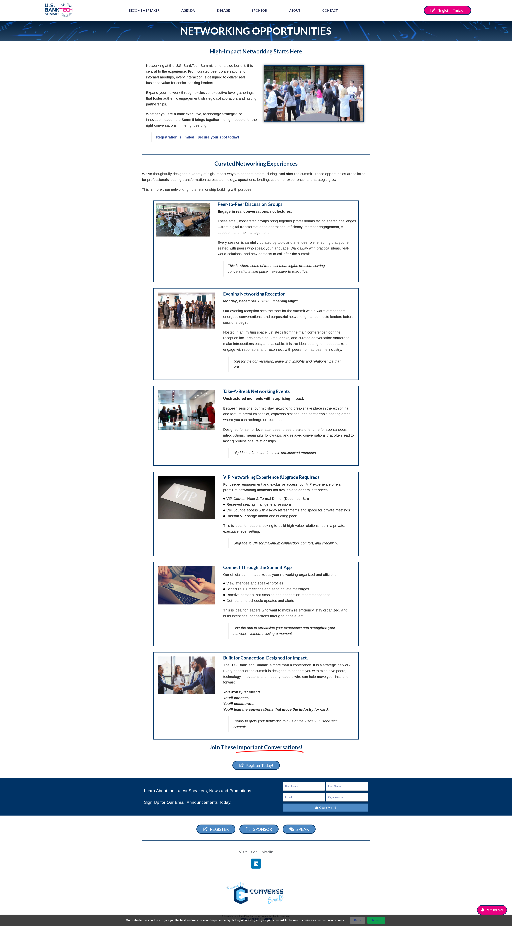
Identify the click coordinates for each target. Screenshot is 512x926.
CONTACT (330, 10)
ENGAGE (223, 10)
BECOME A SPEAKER (144, 10)
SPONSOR (259, 10)
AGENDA (188, 10)
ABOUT (294, 10)
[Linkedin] (256, 864)
